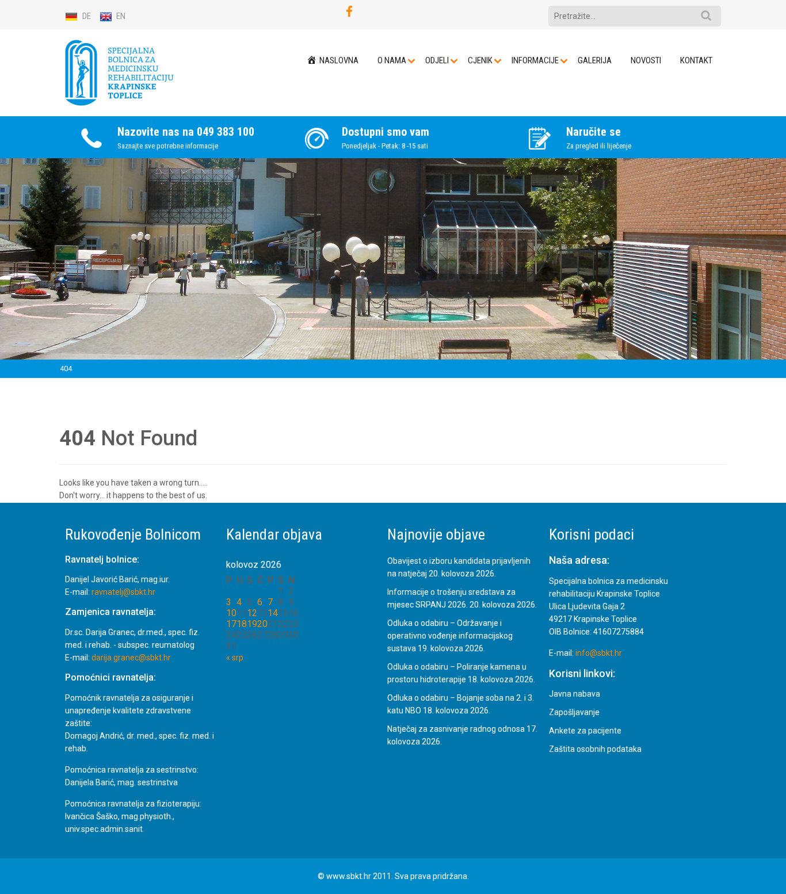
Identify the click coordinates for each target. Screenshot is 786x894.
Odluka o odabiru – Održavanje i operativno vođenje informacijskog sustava (450, 635)
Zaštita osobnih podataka (595, 749)
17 (231, 623)
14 (273, 613)
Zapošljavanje (574, 712)
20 (262, 623)
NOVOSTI (646, 60)
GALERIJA (595, 60)
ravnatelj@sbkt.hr (123, 592)
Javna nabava (574, 694)
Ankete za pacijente (585, 731)
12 (252, 613)
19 (252, 623)
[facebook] (349, 12)
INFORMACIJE (535, 60)
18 (241, 623)
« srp (234, 657)
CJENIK (480, 60)
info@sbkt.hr (598, 653)
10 (231, 613)
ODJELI (437, 60)
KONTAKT (696, 60)
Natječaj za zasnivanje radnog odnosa (456, 728)
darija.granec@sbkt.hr (131, 657)
